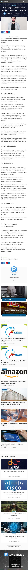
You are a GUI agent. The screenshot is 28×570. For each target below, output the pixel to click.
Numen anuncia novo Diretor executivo (14, 471)
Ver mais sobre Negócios (13, 546)
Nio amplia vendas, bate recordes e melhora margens (14, 424)
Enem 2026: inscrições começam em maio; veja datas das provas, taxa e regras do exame (13, 340)
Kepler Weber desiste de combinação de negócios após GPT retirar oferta (13, 403)
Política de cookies (17, 565)
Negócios (14, 5)
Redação (10, 13)
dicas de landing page (8, 259)
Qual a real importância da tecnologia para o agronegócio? (14, 514)
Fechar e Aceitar (16, 566)
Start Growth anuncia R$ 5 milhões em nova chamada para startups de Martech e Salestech (14, 536)
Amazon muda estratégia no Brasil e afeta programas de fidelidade (13, 382)
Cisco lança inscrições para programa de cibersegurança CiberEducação (14, 493)
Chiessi (4, 343)
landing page (15, 259)
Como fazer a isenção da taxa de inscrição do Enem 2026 (13, 361)
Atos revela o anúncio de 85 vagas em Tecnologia (12, 444)
